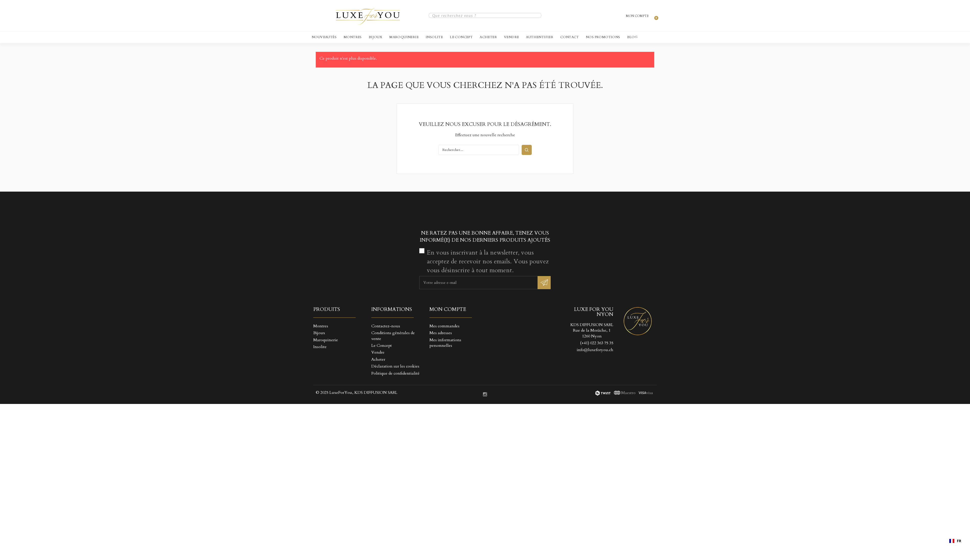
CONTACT (569, 37)
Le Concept (461, 37)
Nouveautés (324, 37)
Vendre (511, 37)
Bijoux (375, 37)
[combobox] (955, 541)
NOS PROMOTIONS (603, 37)
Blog (632, 37)
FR (959, 540)
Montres (353, 37)
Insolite (434, 37)
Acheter (488, 37)
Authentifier (539, 37)
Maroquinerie (404, 37)
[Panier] (654, 15)
